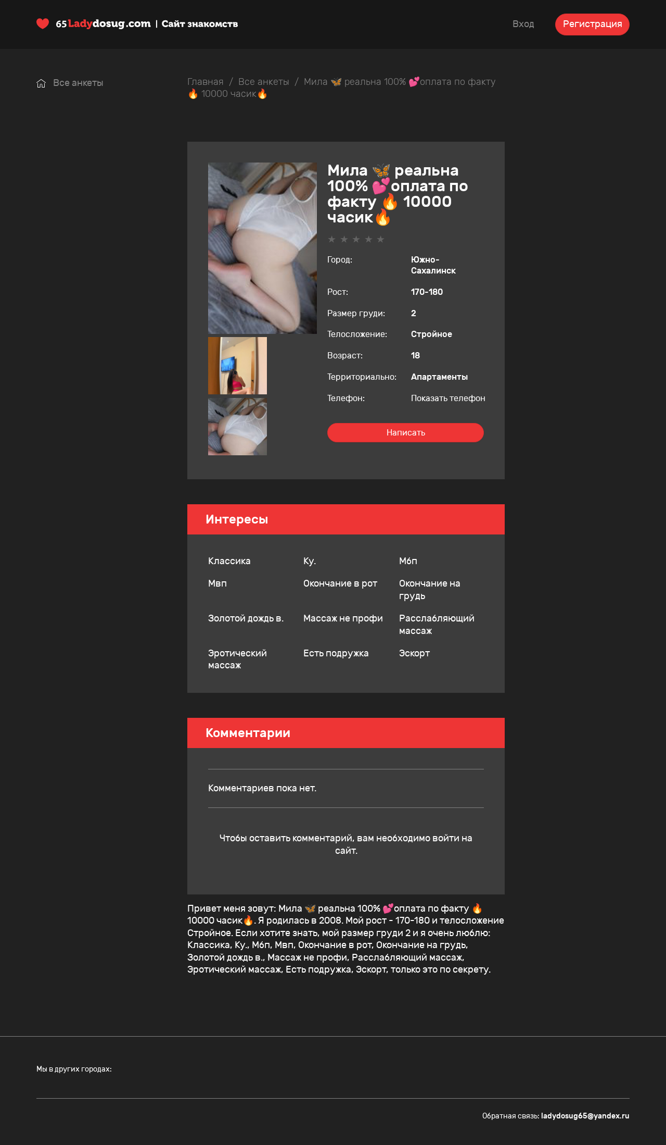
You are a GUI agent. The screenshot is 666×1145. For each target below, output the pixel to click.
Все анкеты (77, 83)
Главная (205, 82)
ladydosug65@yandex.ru (585, 1116)
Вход (523, 24)
